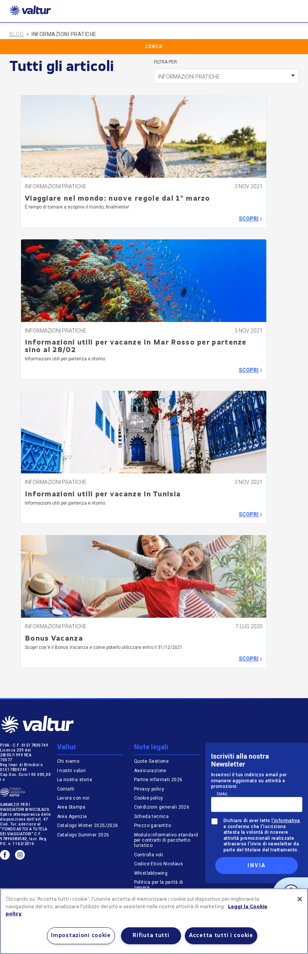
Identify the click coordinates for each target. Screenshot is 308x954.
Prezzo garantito (153, 825)
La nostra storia (74, 779)
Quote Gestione (151, 761)
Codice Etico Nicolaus (158, 863)
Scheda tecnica (151, 816)
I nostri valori (71, 770)
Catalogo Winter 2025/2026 (87, 825)
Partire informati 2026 (158, 779)
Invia (257, 865)
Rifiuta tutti (151, 936)
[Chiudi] (299, 899)
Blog (16, 34)
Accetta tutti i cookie (221, 936)
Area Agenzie (72, 816)
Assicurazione (150, 770)
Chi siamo (68, 761)
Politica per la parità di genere (158, 885)
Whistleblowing (151, 873)
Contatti (66, 789)
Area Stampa (71, 807)
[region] (154, 921)
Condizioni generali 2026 (162, 807)
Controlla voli (148, 854)
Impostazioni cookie (81, 936)
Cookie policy (148, 798)
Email (222, 794)
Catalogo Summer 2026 (83, 835)
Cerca (154, 47)
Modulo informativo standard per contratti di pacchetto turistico (166, 840)
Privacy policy (149, 789)
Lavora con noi (73, 798)
